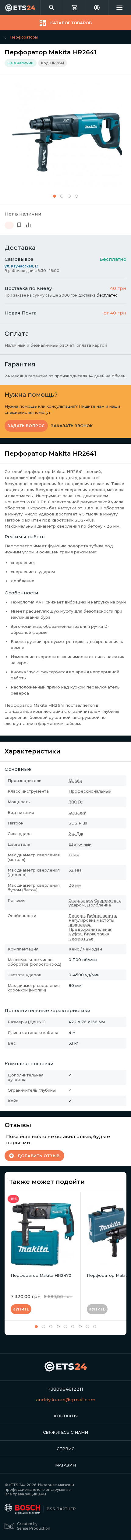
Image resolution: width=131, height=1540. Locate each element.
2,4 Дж (76, 833)
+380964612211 (65, 1389)
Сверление (80, 900)
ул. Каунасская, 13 (21, 266)
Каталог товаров (71, 22)
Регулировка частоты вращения (91, 922)
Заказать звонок (72, 426)
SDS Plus (78, 823)
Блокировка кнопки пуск (89, 936)
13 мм (74, 854)
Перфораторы (24, 37)
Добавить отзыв (38, 1155)
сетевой (77, 812)
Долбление (99, 905)
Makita (75, 780)
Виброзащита (101, 915)
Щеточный (80, 844)
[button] (54, 196)
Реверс (77, 915)
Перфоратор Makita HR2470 (41, 1275)
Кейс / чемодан (85, 949)
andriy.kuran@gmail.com (65, 1399)
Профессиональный (90, 791)
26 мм (75, 885)
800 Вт (76, 801)
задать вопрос (26, 425)
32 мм (75, 870)
